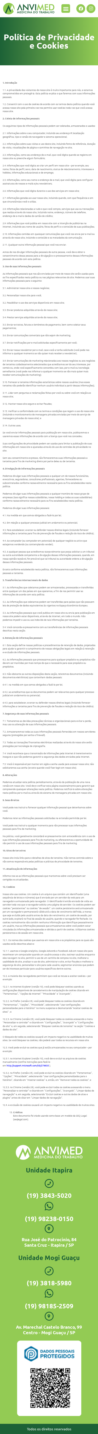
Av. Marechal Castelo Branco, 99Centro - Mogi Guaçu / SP (49, 1329)
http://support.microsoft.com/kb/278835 (28, 1065)
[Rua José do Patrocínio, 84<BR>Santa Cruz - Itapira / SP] (49, 1228)
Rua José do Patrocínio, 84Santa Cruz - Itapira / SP (49, 1242)
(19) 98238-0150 (49, 1219)
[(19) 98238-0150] (49, 1206)
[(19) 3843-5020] (49, 1183)
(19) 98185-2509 (49, 1306)
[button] (65, 8)
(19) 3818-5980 (49, 1283)
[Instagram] (91, 8)
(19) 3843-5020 (49, 1195)
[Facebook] (80, 8)
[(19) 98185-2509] (49, 1293)
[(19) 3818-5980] (49, 1271)
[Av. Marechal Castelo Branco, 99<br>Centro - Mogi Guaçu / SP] (49, 1316)
